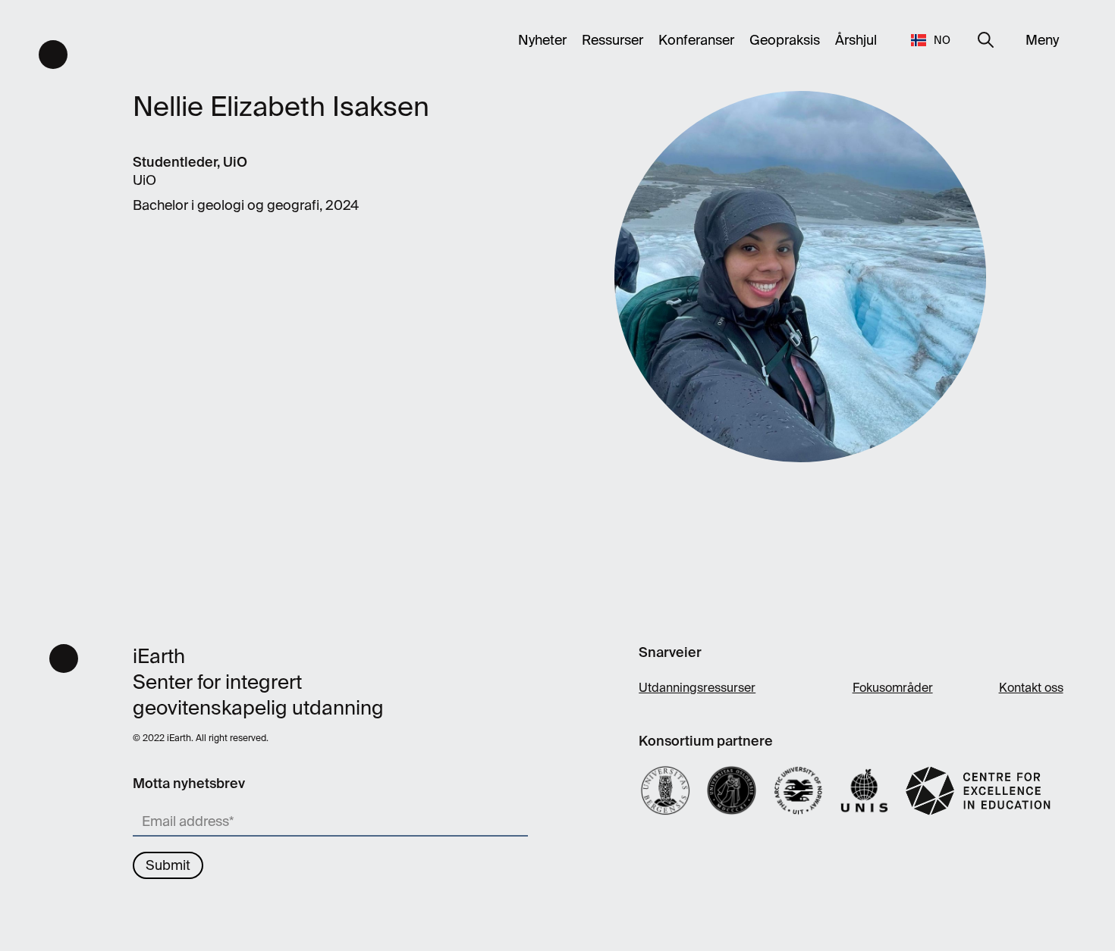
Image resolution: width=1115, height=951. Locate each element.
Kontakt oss (1031, 688)
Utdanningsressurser (697, 688)
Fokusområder (893, 688)
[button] (932, 39)
